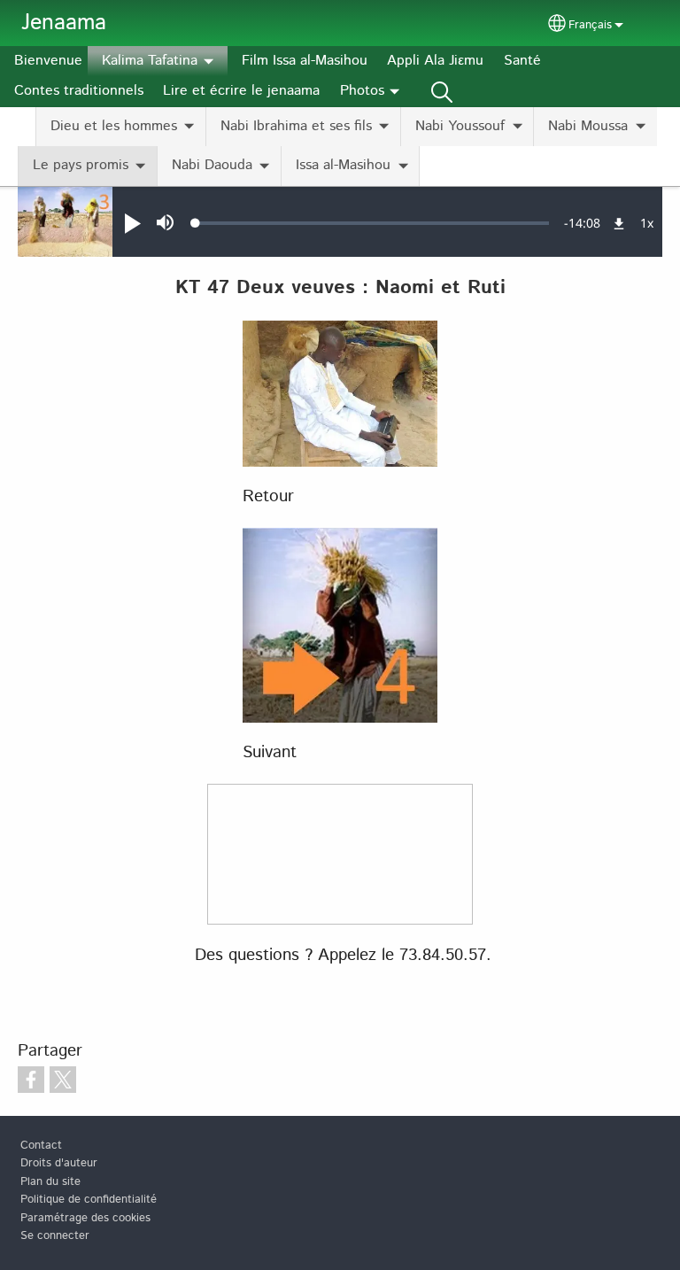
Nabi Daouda (212, 165)
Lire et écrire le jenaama (241, 91)
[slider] (372, 223)
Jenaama (63, 23)
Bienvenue (48, 60)
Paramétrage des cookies (85, 1218)
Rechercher (441, 91)
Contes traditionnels (78, 91)
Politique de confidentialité (88, 1199)
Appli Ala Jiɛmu (435, 60)
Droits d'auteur (58, 1163)
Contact (41, 1145)
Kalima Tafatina (149, 60)
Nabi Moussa (588, 126)
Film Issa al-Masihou (304, 60)
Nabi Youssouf (460, 126)
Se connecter (54, 1235)
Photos (362, 91)
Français (590, 25)
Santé (522, 60)
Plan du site (50, 1181)
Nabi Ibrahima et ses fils (296, 126)
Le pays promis (80, 165)
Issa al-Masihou (343, 165)
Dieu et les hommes (113, 126)
